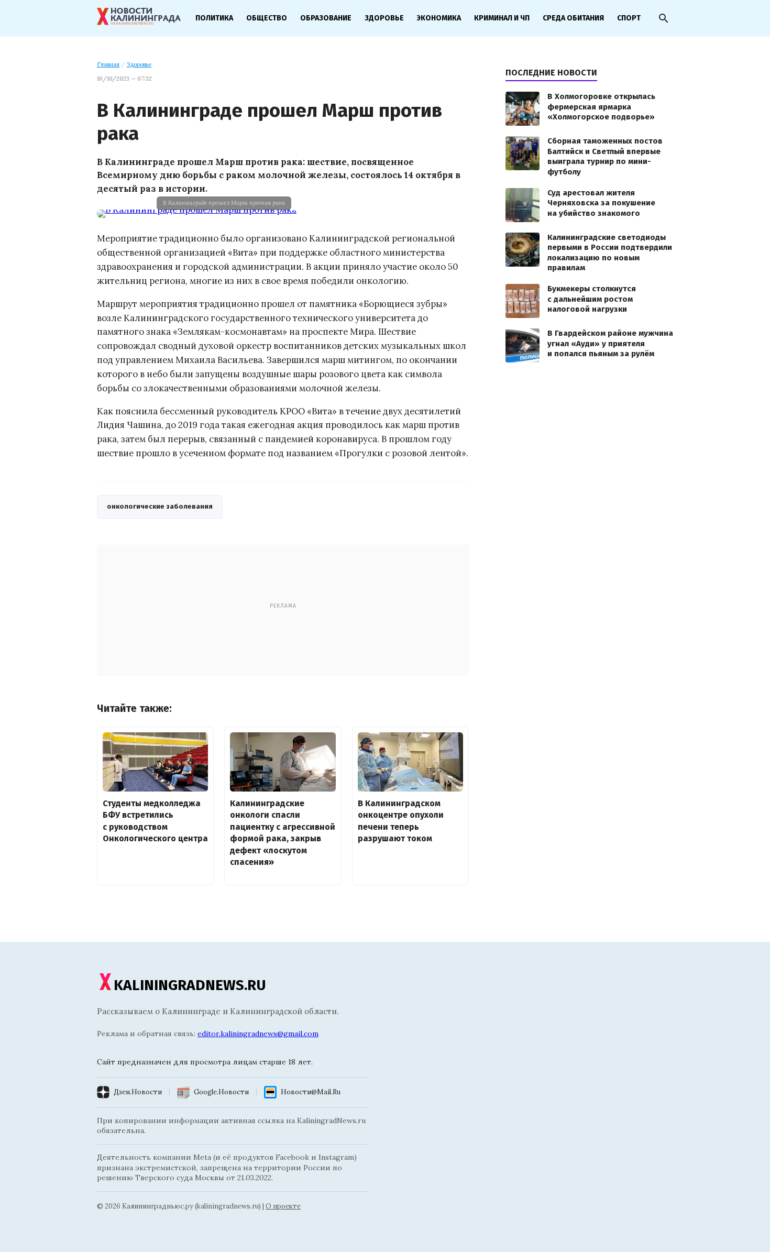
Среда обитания (573, 18)
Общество (266, 18)
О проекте (283, 1206)
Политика (214, 18)
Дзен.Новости (138, 1092)
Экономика (439, 18)
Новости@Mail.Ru (310, 1092)
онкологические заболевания (160, 506)
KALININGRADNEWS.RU (190, 985)
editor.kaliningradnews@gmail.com (257, 1033)
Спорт (629, 18)
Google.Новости (221, 1092)
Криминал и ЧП (502, 18)
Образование (325, 18)
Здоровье (384, 18)
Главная (108, 64)
